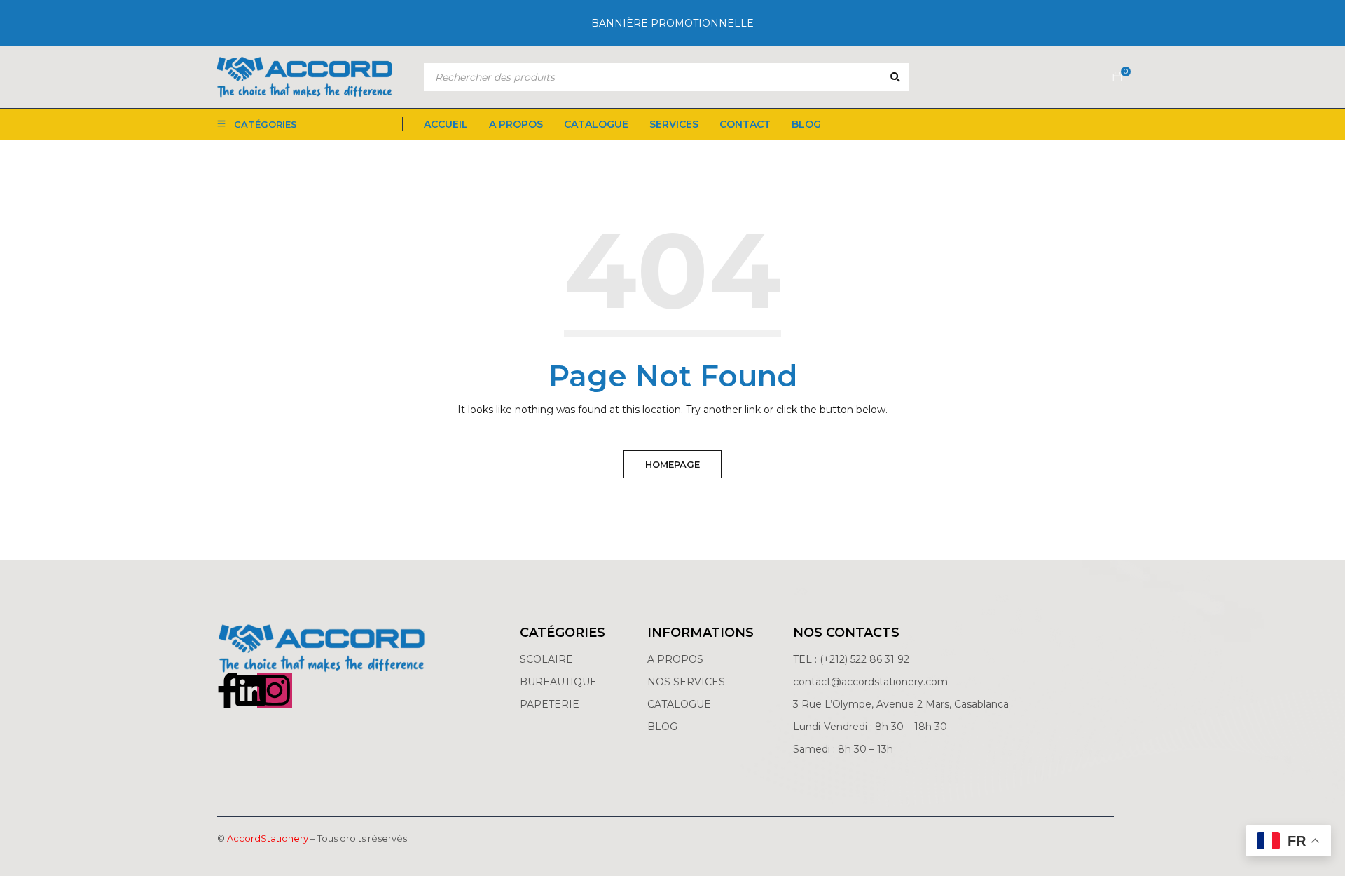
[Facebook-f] (227, 690)
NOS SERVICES (686, 681)
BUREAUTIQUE (558, 681)
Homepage (672, 464)
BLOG (662, 726)
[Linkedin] (250, 690)
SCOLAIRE (548, 659)
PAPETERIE (549, 704)
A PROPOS (675, 659)
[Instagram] (274, 690)
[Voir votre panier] (1117, 77)
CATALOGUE (679, 704)
